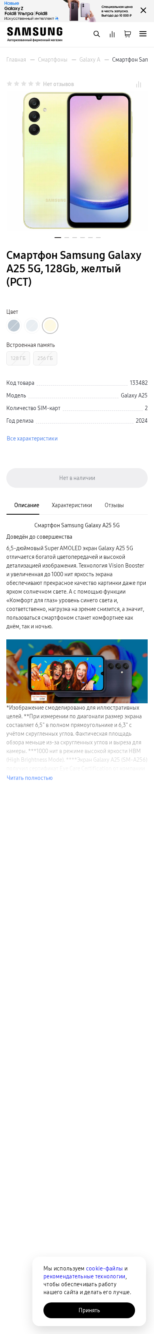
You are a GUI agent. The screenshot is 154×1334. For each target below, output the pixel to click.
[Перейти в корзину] (127, 34)
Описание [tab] (26, 505)
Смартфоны (53, 59)
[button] (57, 237)
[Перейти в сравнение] (112, 34)
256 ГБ (45, 358)
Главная (16, 59)
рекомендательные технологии (84, 1276)
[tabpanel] (77, 651)
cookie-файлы (104, 1268)
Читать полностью (30, 777)
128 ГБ (18, 358)
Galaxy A (89, 59)
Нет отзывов (58, 84)
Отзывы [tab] (114, 505)
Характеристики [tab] (72, 505)
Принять (89, 1310)
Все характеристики (32, 438)
